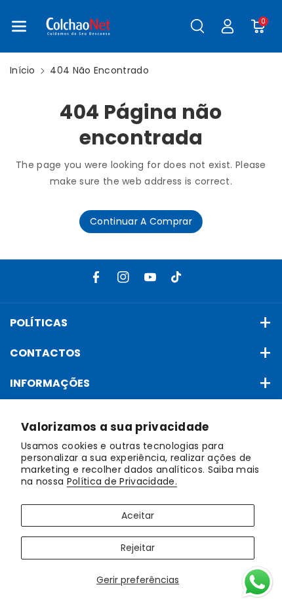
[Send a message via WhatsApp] (257, 582)
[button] (19, 26)
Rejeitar (138, 547)
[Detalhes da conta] (227, 26)
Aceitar (137, 515)
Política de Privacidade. (122, 481)
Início (22, 70)
